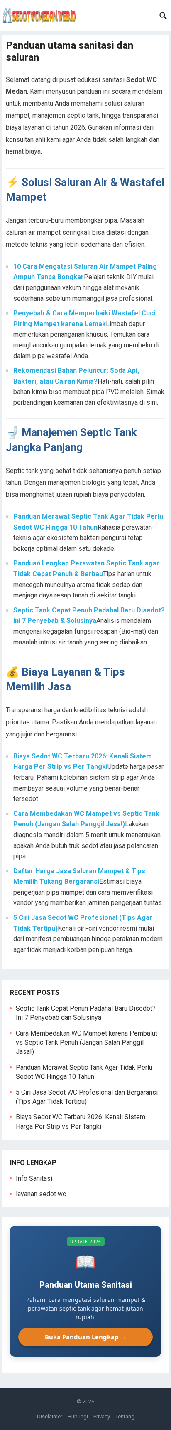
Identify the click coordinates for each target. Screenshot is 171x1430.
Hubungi (78, 1416)
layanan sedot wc (41, 1194)
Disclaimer (49, 1416)
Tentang (124, 1416)
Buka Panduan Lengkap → (86, 1337)
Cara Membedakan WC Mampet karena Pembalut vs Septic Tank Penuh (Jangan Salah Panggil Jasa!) (86, 1042)
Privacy (101, 1416)
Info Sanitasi (34, 1178)
